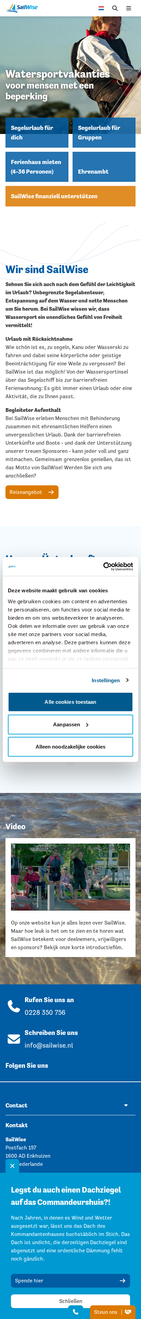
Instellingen (106, 680)
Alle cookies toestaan (70, 702)
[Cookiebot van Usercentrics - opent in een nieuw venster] (103, 566)
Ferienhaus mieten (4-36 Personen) (36, 167)
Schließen (70, 1301)
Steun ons (106, 1312)
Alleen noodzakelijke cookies (71, 747)
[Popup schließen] (12, 1166)
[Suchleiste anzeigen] (115, 8)
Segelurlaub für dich (32, 132)
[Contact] (75, 1312)
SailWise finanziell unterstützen (54, 196)
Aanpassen (66, 724)
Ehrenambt (93, 171)
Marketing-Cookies (61, 847)
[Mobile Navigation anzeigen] (129, 8)
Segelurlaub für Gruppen (99, 132)
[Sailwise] (23, 8)
